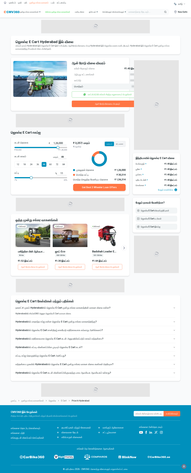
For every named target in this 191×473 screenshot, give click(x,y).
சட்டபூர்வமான (109, 432)
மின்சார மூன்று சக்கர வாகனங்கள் (57, 12)
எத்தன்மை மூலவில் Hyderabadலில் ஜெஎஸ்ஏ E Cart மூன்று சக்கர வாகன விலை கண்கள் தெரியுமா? (64, 364)
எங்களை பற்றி (18, 433)
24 (31, 164)
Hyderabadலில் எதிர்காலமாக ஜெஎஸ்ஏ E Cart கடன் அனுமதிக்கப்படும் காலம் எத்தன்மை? (59, 338)
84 (64, 164)
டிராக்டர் (12, 2)
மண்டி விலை (79, 12)
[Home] (12, 12)
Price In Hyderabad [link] (80, 400)
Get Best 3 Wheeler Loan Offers (99, 187)
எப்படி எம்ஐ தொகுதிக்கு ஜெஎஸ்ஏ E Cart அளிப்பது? (41, 355)
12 (18, 164)
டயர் (52, 2)
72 (57, 164)
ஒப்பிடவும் (92, 12)
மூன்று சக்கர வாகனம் (38, 2)
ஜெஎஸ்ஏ (52, 400)
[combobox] (181, 4)
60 (50, 164)
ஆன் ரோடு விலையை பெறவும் (107, 104)
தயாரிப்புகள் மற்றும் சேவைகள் (76, 427)
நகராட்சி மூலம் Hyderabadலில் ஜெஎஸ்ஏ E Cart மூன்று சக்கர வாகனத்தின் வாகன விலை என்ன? (63, 307)
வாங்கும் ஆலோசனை (113, 427)
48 (44, 164)
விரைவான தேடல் (69, 432)
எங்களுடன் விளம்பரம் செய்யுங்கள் (27, 437)
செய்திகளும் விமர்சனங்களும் (113, 12)
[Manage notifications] (184, 466)
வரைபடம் (109, 144)
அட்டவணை (119, 144)
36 (38, 164)
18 (24, 164)
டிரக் (20, 2)
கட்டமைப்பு (61, 2)
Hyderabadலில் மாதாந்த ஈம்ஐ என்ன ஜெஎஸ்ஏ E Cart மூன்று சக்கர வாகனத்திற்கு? (56, 321)
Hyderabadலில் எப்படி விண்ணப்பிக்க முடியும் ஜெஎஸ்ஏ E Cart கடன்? (49, 347)
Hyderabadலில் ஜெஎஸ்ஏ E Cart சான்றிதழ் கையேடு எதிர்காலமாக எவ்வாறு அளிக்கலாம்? (59, 330)
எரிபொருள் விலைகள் (71, 437)
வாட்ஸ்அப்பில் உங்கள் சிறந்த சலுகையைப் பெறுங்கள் (110, 94)
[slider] (57, 147)
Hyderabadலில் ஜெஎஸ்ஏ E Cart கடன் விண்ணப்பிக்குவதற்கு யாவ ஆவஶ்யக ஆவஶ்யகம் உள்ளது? (63, 372)
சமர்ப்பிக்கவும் (172, 413)
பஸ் (25, 2)
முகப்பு (13, 400)
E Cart (64, 400)
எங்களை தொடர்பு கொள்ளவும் (25, 428)
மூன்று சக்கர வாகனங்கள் (32, 400)
